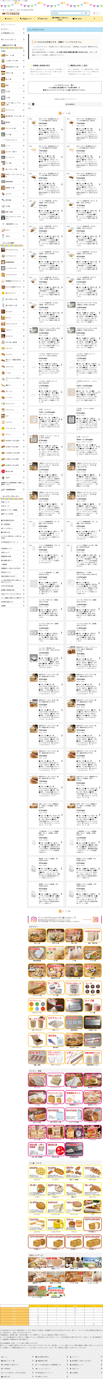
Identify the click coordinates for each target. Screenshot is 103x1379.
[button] (94, 19)
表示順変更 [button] (71, 104)
